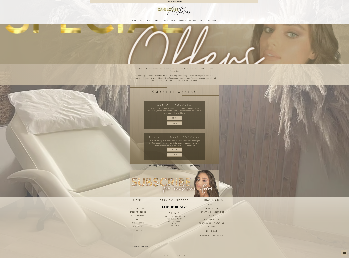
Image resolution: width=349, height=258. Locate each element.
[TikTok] (185, 207)
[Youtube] (176, 207)
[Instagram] (168, 207)
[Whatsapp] (181, 207)
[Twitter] (172, 207)
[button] (141, 20)
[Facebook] (163, 207)
